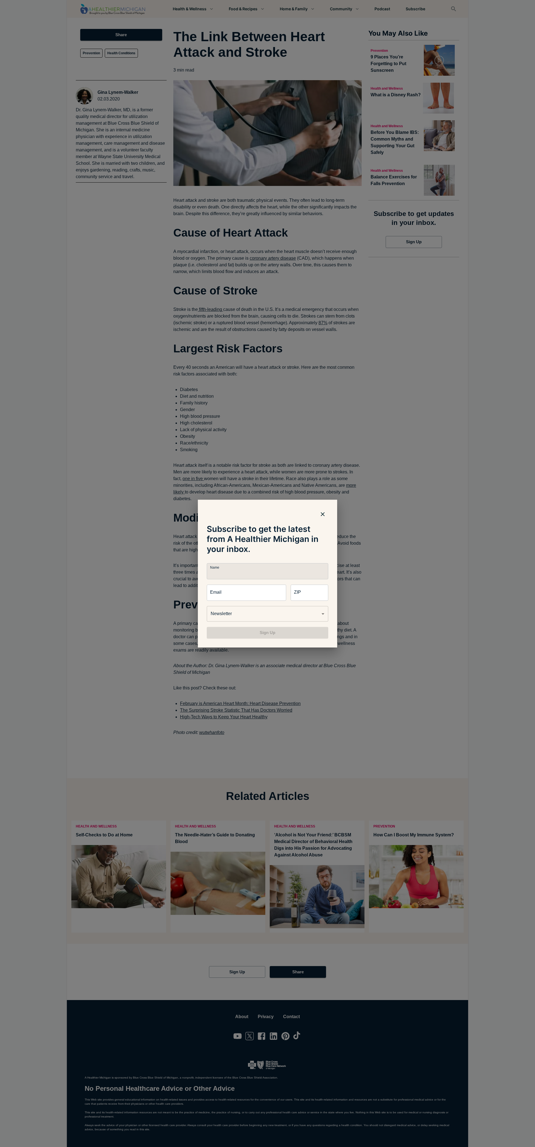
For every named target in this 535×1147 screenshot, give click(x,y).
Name (214, 567)
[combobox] (267, 614)
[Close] (322, 514)
